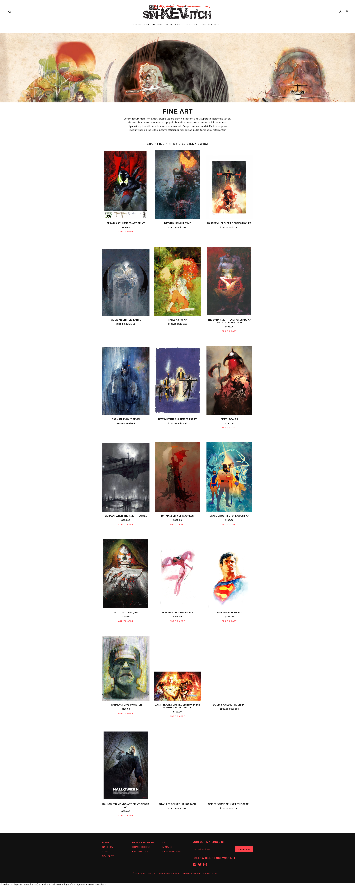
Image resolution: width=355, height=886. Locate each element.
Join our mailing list (209, 842)
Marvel (167, 846)
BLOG (169, 24)
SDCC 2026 (192, 24)
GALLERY (157, 24)
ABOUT (179, 24)
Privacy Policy (211, 873)
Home (105, 842)
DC (164, 842)
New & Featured (143, 842)
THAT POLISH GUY (211, 24)
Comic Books (141, 846)
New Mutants (171, 851)
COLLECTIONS (141, 24)
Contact (108, 856)
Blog (105, 851)
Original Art (141, 851)
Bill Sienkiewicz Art (165, 873)
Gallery (107, 846)
